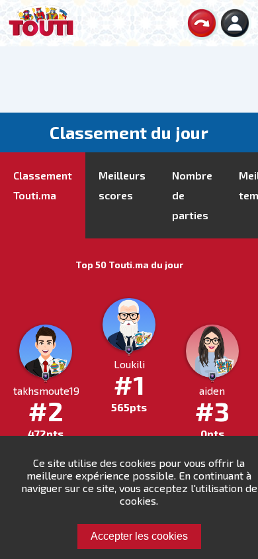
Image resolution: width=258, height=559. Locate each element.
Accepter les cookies (139, 536)
